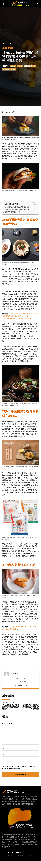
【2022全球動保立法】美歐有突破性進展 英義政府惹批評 (10, 707)
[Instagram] (18, 856)
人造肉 (20, 66)
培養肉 (26, 66)
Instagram (23, 856)
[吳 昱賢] (7, 674)
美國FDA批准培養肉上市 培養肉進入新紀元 (16, 319)
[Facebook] (6, 856)
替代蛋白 (6, 69)
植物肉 (13, 69)
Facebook (11, 856)
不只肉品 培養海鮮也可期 (13, 212)
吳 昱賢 (15, 674)
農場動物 (7, 48)
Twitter (35, 856)
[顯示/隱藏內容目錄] (34, 204)
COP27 (13, 66)
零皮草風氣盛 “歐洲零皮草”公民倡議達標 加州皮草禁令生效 (30, 707)
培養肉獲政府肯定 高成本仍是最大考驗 (17, 207)
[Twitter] (30, 856)
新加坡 (33, 66)
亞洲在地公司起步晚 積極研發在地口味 (17, 210)
